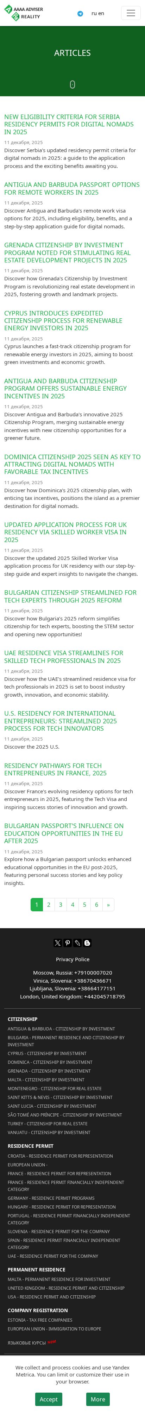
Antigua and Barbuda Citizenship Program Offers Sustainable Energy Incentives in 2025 (65, 388)
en (101, 13)
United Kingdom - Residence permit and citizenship (66, 1288)
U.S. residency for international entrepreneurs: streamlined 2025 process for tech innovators (60, 720)
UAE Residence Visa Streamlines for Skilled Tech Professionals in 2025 (63, 656)
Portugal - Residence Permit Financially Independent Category (69, 1219)
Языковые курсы (27, 1343)
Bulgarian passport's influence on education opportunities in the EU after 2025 (64, 833)
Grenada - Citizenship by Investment (49, 1071)
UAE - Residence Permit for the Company (53, 1256)
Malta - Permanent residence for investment (59, 1279)
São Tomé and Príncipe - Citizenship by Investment (65, 1115)
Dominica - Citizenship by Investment (50, 1062)
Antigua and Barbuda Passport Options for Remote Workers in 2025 (72, 188)
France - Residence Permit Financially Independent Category (66, 1185)
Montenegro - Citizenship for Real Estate (55, 1089)
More (98, 1399)
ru (94, 13)
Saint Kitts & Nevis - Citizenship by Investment (60, 1097)
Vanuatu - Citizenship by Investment (49, 1132)
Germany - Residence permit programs (51, 1198)
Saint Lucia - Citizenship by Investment (52, 1106)
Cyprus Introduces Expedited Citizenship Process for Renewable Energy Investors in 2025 (63, 320)
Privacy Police (72, 959)
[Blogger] (87, 943)
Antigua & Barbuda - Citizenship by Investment (61, 1029)
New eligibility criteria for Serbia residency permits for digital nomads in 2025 (69, 124)
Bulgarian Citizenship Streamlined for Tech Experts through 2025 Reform (70, 596)
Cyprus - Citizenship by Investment (47, 1053)
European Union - (28, 1165)
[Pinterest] (67, 943)
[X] (57, 943)
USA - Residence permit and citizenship (52, 1297)
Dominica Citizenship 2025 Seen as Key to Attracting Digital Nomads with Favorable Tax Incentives (72, 464)
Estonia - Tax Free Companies (40, 1320)
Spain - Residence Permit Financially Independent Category (64, 1243)
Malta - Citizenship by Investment (46, 1080)
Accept (49, 1399)
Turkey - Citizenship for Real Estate (48, 1124)
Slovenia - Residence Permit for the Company (59, 1232)
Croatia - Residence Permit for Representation (60, 1156)
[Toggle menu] (131, 13)
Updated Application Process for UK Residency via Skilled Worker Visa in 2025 (65, 532)
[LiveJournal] (77, 943)
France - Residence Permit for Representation (59, 1174)
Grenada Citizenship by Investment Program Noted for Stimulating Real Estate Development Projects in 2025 (67, 252)
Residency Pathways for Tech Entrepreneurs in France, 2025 (55, 769)
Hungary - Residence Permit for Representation (62, 1207)
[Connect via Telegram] (80, 13)
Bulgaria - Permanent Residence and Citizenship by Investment (66, 1041)
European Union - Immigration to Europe (54, 1329)
